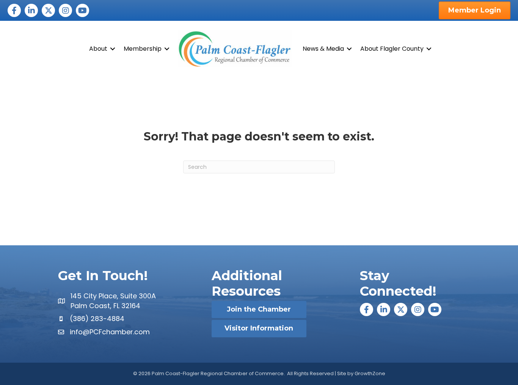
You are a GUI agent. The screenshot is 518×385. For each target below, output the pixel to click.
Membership (143, 48)
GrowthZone (370, 373)
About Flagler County (392, 48)
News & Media (323, 48)
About (98, 48)
